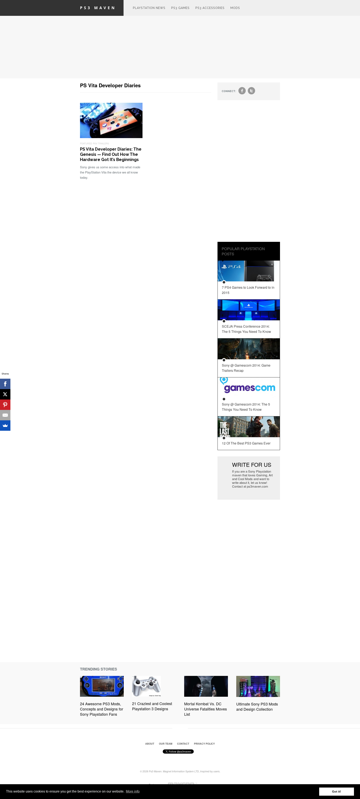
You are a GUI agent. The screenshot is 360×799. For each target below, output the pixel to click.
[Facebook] (5, 384)
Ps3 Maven (98, 7)
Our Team (165, 743)
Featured (86, 143)
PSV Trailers (101, 143)
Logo (124, 8)
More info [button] (133, 791)
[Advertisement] (180, 47)
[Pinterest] (5, 405)
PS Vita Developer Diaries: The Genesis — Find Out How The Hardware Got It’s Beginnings (110, 154)
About (149, 743)
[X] (5, 394)
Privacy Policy (204, 743)
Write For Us (251, 464)
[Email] (5, 415)
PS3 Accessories (210, 8)
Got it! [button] (336, 791)
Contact (183, 743)
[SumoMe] (5, 425)
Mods (235, 8)
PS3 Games (180, 8)
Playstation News (149, 8)
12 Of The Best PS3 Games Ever (246, 443)
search (276, 10)
